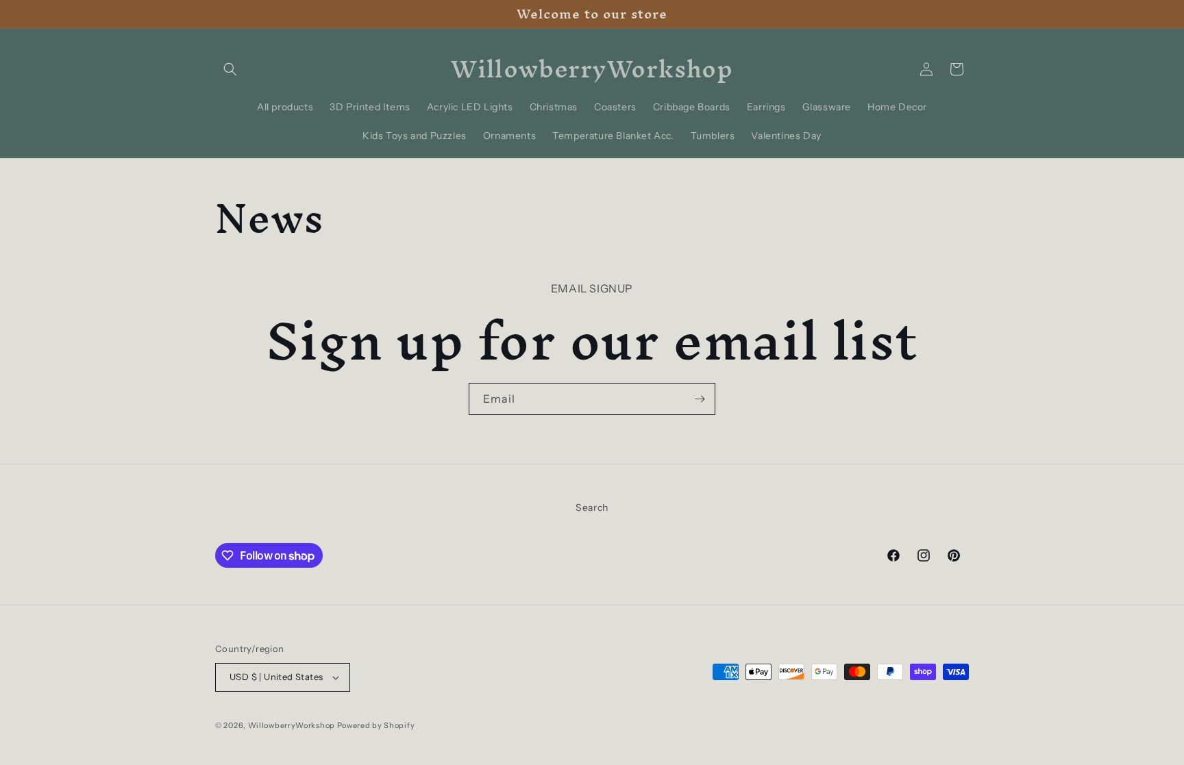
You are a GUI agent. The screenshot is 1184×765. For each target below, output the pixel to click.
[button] (230, 69)
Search (592, 507)
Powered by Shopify (376, 725)
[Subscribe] (699, 399)
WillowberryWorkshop (291, 725)
